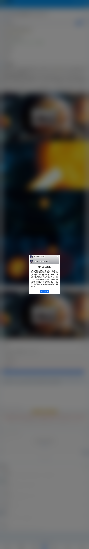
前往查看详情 (44, 291)
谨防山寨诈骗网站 (44, 267)
